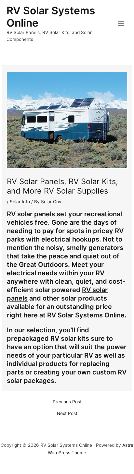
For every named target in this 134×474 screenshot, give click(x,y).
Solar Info (20, 201)
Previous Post (67, 402)
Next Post (67, 413)
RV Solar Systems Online (51, 16)
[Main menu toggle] (121, 23)
